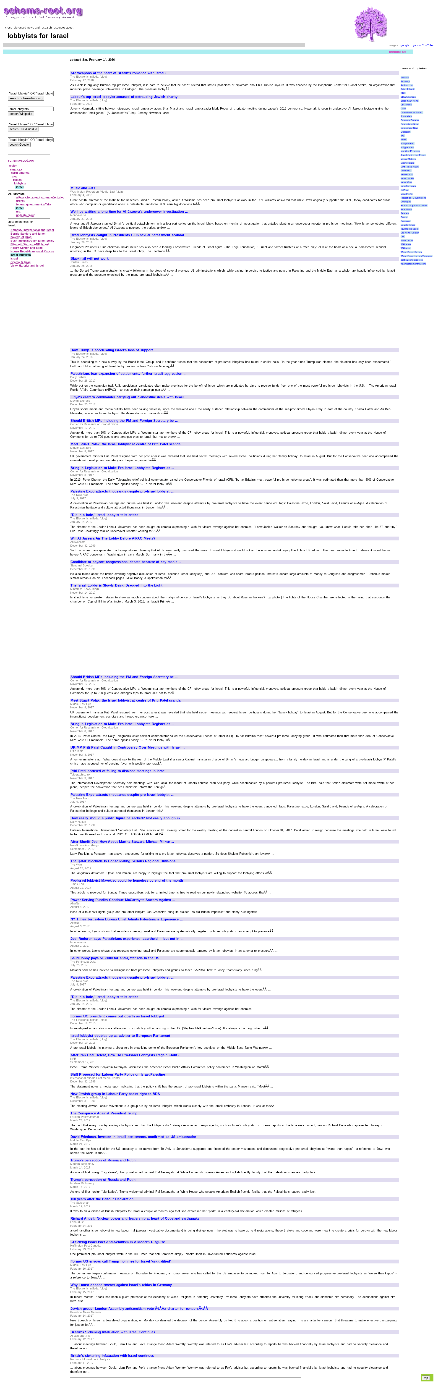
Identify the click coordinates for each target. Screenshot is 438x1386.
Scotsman (406, 221)
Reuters (405, 213)
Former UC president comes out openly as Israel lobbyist (117, 1016)
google (405, 45)
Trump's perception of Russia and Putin (103, 1160)
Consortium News (410, 124)
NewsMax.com (408, 186)
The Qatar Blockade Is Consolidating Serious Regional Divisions (122, 861)
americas (16, 169)
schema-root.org (21, 160)
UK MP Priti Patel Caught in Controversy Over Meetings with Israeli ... (127, 747)
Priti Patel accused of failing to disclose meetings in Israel (117, 771)
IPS (402, 135)
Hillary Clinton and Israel (26, 247)
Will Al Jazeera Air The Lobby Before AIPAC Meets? (112, 538)
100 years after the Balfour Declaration (101, 1199)
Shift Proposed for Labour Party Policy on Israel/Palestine (117, 1074)
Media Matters (408, 159)
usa (14, 176)
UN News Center (410, 232)
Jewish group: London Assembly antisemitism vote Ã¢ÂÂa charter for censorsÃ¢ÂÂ (139, 1308)
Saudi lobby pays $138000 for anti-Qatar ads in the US (114, 958)
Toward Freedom (410, 229)
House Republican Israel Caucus (32, 251)
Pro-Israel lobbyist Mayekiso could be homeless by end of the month (126, 880)
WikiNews (405, 248)
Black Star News (409, 101)
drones (20, 200)
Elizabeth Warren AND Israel (29, 244)
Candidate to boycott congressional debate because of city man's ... (125, 562)
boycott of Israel (21, 237)
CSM (403, 108)
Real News (406, 209)
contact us (397, 52)
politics (17, 179)
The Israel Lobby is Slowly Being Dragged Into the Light (116, 585)
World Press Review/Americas (416, 256)
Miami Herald (408, 163)
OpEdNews (406, 194)
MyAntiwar (406, 170)
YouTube (427, 45)
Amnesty (405, 81)
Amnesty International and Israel (32, 230)
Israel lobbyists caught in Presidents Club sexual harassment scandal (127, 235)
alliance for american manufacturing (40, 197)
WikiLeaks (406, 244)
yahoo (417, 45)
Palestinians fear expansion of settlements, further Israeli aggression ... (128, 373)
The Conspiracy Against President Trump (103, 1113)
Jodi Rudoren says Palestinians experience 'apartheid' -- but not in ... (126, 939)
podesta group (25, 215)
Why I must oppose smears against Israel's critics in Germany (121, 1285)
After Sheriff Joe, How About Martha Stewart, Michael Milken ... (122, 842)
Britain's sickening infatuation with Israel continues (112, 1355)
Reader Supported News (414, 205)
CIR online (406, 104)
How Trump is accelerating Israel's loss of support (111, 350)
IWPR (404, 139)
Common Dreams (410, 120)
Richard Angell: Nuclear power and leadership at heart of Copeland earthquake (134, 1218)
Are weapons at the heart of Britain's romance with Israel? (118, 73)
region (13, 165)
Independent (407, 143)
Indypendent (407, 147)
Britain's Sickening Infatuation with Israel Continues (112, 1332)
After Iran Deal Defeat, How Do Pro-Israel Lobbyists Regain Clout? (124, 1055)
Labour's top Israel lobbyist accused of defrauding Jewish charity (123, 97)
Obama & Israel (20, 262)
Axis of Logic (408, 89)
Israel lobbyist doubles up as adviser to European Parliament (120, 1036)
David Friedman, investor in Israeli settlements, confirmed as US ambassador (133, 1137)
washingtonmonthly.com (413, 263)
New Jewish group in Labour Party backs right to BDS (115, 1094)
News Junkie (407, 178)
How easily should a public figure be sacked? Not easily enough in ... (127, 818)
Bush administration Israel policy (32, 240)
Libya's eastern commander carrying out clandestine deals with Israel (127, 397)
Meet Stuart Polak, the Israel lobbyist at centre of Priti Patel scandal (126, 444)
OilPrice (405, 190)
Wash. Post (407, 240)
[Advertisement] (108, 148)
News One (406, 182)
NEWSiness (407, 174)
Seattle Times (408, 225)
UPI (402, 236)
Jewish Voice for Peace (413, 155)
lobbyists (20, 183)
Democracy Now (409, 128)
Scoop (404, 217)
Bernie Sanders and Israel (27, 233)
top (426, 1378)
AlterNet (405, 77)
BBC (403, 93)
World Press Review (411, 252)
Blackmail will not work (89, 258)
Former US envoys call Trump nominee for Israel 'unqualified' (120, 1261)
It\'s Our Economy (410, 151)
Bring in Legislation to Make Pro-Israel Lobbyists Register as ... (122, 468)
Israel (14, 258)
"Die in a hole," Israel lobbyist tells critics (104, 515)
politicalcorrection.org (412, 260)
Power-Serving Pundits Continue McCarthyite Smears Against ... (122, 900)
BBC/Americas (408, 97)
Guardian (405, 132)
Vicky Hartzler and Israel (27, 265)
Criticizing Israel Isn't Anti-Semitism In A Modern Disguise (117, 1242)
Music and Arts (82, 188)
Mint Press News (410, 166)
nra (18, 211)
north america (20, 172)
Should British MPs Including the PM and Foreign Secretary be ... (124, 420)
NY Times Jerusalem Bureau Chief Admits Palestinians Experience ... (126, 919)
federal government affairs (34, 204)
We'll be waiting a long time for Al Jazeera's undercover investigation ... (129, 211)
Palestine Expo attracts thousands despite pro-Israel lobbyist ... (122, 491)
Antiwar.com (407, 85)
